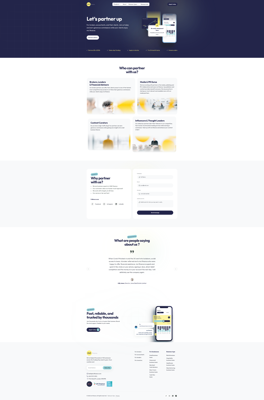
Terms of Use (111, 396)
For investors (138, 360)
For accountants (139, 354)
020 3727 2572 (93, 376)
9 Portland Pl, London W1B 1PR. (97, 379)
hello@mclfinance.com (95, 373)
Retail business (170, 355)
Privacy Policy (118, 396)
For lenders (138, 357)
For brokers (138, 352)
